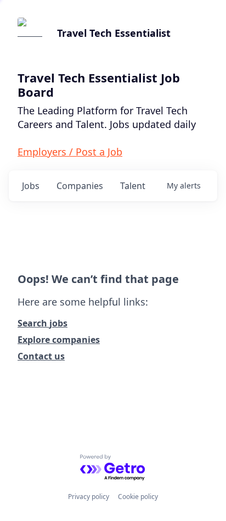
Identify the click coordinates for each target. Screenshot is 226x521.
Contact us (41, 356)
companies (79, 186)
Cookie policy (138, 496)
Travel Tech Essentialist (114, 33)
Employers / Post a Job (70, 151)
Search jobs (42, 323)
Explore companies (59, 340)
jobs (30, 186)
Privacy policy (88, 496)
